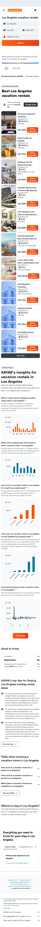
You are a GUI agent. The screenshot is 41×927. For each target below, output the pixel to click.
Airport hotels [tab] (10, 847)
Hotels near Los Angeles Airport (17, 863)
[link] (20, 635)
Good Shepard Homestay (24, 285)
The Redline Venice (26, 332)
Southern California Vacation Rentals (19, 886)
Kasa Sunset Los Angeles (24, 139)
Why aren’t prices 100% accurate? (17, 920)
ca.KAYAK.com (12, 880)
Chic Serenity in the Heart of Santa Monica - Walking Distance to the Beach (28, 213)
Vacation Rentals (25, 880)
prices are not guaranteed (11, 905)
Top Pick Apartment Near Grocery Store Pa (27, 237)
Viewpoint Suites (25, 308)
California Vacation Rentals (19, 884)
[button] (3, 10)
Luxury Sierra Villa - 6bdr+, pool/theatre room (28, 261)
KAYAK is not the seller (12, 912)
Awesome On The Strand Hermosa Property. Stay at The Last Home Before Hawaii (26, 163)
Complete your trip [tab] (26, 847)
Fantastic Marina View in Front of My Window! (27, 189)
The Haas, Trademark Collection (26, 115)
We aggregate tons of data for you (17, 916)
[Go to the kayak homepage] (15, 10)
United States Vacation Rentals (19, 882)
